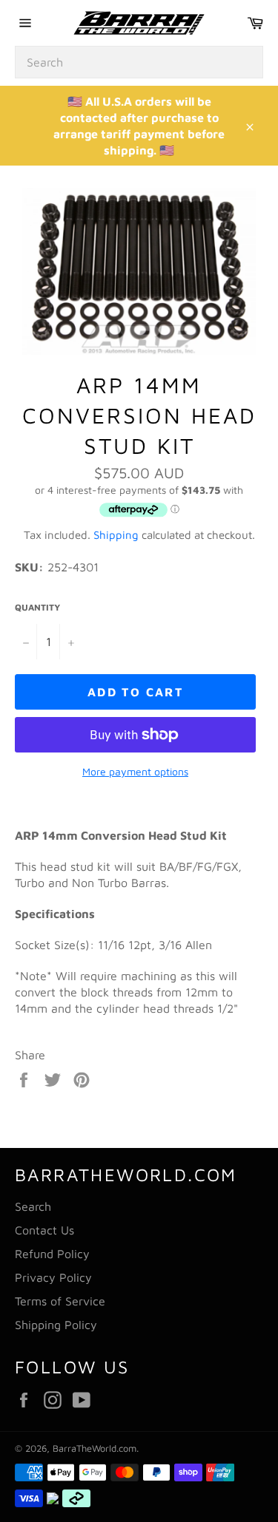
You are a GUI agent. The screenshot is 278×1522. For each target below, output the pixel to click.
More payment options (135, 771)
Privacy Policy (53, 1277)
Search (33, 1206)
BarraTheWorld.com (94, 1448)
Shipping (116, 535)
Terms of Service (60, 1301)
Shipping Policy (56, 1324)
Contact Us (44, 1230)
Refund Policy (52, 1253)
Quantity (37, 607)
